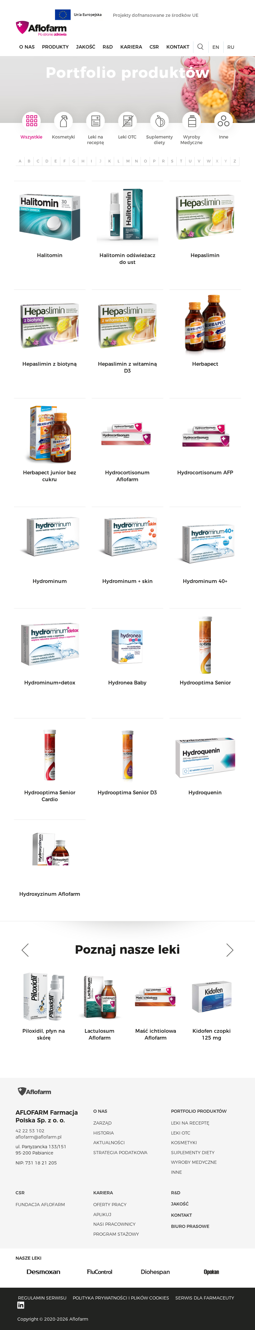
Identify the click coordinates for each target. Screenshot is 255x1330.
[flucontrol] (100, 1271)
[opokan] (211, 1271)
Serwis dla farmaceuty (204, 1298)
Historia (103, 1133)
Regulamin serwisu (42, 1298)
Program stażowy (116, 1234)
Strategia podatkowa (120, 1152)
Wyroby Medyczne (191, 139)
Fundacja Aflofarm (40, 1204)
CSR (154, 47)
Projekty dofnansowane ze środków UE (156, 15)
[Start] (41, 28)
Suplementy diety (159, 139)
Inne (223, 137)
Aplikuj (102, 1214)
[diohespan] (155, 1271)
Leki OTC (127, 137)
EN (215, 47)
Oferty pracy (110, 1204)
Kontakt (177, 47)
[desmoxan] (44, 1271)
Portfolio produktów (199, 1111)
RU (230, 47)
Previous (26, 950)
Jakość (85, 47)
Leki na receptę (95, 139)
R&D (108, 47)
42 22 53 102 (30, 1131)
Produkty (55, 47)
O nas (27, 47)
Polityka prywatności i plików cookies (121, 1298)
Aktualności (109, 1142)
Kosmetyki (63, 137)
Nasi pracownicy (114, 1224)
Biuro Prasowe (190, 1226)
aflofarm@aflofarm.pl (39, 1137)
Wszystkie (31, 137)
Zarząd (102, 1123)
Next (228, 950)
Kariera (131, 47)
